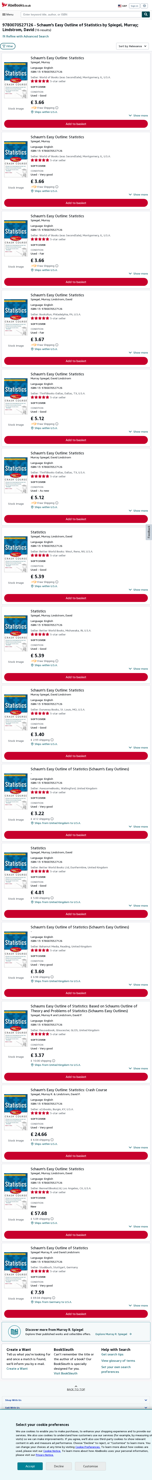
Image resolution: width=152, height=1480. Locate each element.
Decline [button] (59, 1466)
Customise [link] (90, 1466)
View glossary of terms (118, 1361)
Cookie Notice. (52, 1450)
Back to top (76, 1389)
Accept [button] (30, 1466)
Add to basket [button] (76, 124)
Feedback (148, 532)
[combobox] (81, 14)
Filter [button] (10, 46)
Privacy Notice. (45, 1454)
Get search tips (112, 1354)
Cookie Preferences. (87, 1447)
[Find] (146, 14)
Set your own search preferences (116, 1369)
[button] (138, 115)
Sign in (134, 5)
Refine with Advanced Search (27, 36)
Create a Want (17, 1368)
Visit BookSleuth (65, 1373)
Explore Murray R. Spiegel (111, 1334)
